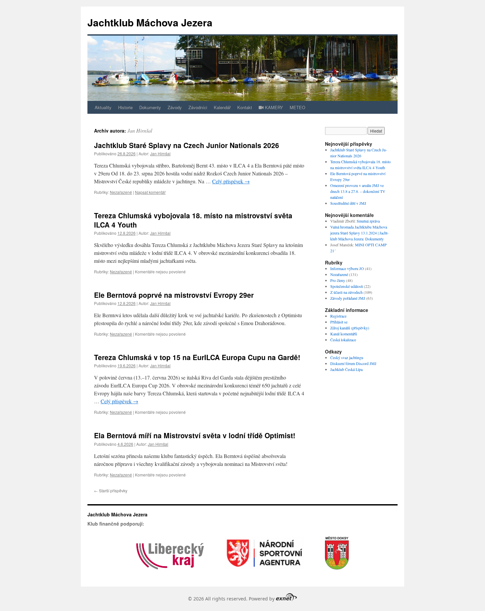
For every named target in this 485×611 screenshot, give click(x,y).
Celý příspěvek (231, 181)
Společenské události (346, 286)
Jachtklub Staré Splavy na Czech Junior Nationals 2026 (186, 145)
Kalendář (222, 107)
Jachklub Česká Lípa (346, 369)
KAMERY (273, 107)
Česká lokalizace (343, 339)
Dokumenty (150, 107)
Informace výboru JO (347, 268)
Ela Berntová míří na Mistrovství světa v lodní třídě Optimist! (194, 435)
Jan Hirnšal (139, 130)
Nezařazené (121, 192)
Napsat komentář (150, 192)
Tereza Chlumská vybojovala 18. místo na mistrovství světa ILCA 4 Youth (193, 219)
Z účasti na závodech (346, 292)
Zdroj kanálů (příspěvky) (349, 327)
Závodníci (197, 107)
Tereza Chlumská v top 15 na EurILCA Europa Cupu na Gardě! (197, 357)
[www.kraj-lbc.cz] (170, 577)
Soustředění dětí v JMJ (348, 203)
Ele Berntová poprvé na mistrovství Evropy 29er (174, 295)
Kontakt (244, 107)
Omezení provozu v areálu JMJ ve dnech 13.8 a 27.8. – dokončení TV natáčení (357, 191)
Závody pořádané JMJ (347, 298)
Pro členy (337, 280)
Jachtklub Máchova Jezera (149, 22)
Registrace (338, 316)
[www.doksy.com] (337, 577)
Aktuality (103, 107)
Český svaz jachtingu (346, 357)
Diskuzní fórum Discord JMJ (353, 363)
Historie (125, 107)
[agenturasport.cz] (264, 577)
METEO (297, 107)
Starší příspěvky (110, 490)
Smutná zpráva (368, 221)
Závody (175, 107)
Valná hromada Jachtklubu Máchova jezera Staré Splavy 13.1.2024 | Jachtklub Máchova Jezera (359, 232)
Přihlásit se (338, 321)
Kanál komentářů (343, 333)
